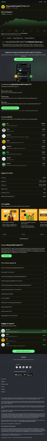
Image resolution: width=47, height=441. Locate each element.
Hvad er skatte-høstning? (8, 222)
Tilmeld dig (2, 33)
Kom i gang (6, 255)
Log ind (40, 1)
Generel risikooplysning (5, 426)
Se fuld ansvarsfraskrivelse (31, 421)
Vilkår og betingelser (23, 421)
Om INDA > (9, 38)
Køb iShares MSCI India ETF (23, 59)
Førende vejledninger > (30, 38)
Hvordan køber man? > (18, 38)
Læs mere (4, 234)
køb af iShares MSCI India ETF (31, 110)
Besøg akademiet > (24, 238)
